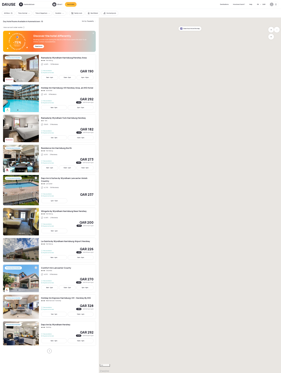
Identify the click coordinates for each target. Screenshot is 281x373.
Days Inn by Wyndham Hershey (49, 333)
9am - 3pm (54, 341)
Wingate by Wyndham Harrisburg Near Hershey (49, 221)
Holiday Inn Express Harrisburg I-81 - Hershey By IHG (49, 307)
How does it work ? (239, 4)
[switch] (76, 13)
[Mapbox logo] (104, 371)
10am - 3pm (67, 287)
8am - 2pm (49, 287)
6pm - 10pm (85, 77)
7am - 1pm (54, 314)
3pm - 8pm (85, 287)
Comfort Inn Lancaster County (49, 278)
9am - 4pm (49, 77)
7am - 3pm (54, 138)
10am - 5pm (67, 77)
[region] (190, 195)
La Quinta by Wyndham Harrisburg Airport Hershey (49, 250)
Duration (58, 13)
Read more (38, 46)
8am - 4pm (54, 257)
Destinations (224, 4)
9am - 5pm (54, 107)
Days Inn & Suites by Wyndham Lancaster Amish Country (49, 190)
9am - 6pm (80, 257)
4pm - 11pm (54, 201)
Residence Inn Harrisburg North (49, 158)
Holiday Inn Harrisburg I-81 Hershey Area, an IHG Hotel (49, 98)
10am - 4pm (67, 168)
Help (250, 4)
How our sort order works (13, 27)
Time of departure (41, 13)
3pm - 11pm (80, 107)
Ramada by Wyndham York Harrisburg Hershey (49, 128)
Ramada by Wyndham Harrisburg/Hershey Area (49, 68)
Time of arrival (22, 13)
